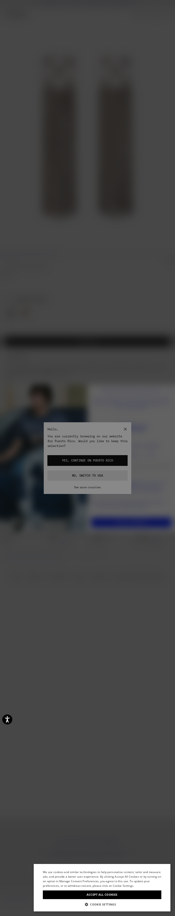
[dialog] (102, 887)
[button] (102, 904)
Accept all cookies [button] (102, 895)
